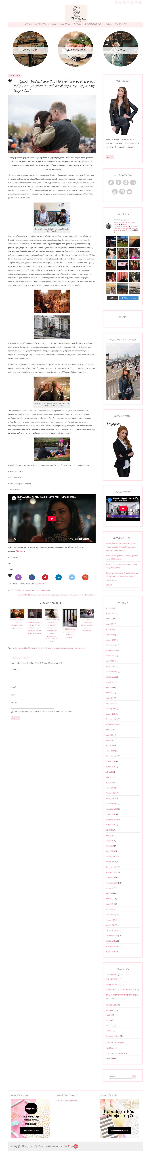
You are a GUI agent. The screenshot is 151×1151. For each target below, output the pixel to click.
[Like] (18, 577)
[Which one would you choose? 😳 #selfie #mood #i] (122, 277)
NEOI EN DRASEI (113, 1043)
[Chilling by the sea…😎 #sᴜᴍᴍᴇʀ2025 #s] (122, 288)
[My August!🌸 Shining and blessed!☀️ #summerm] (111, 288)
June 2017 (109, 899)
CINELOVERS (112, 975)
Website (14, 703)
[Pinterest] (45, 577)
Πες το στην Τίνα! (112, 1036)
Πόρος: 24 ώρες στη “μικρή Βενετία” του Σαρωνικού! (30, 590)
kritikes (39, 648)
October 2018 (111, 814)
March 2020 (110, 751)
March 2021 (110, 703)
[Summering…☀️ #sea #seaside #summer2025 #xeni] (134, 288)
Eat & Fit (109, 1025)
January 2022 (111, 666)
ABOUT (108, 24)
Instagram (124, 2)
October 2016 (111, 941)
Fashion (108, 1031)
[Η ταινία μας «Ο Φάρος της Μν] (134, 277)
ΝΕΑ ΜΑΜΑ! (65, 24)
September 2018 (112, 819)
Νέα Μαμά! (110, 1048)
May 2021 (109, 698)
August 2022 (110, 656)
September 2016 (112, 946)
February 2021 (111, 709)
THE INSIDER (14, 76)
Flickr (128, 2)
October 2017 (111, 878)
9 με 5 (108, 1015)
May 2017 (109, 904)
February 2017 (111, 920)
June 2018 (109, 835)
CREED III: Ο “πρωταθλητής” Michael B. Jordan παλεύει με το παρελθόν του (87, 625)
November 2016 (112, 936)
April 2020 (110, 746)
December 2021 (111, 672)
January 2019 (111, 798)
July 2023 (109, 619)
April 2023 (110, 629)
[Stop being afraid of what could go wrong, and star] (134, 241)
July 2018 (109, 830)
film (25, 648)
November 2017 (112, 872)
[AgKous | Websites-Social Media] (75, 1146)
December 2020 (111, 719)
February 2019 (111, 793)
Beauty (108, 1020)
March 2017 (110, 915)
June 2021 (109, 693)
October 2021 (111, 677)
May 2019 (109, 777)
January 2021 (111, 714)
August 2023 (110, 613)
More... (109, 157)
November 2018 (112, 809)
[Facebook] (32, 577)
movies (50, 648)
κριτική (70, 648)
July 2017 (109, 893)
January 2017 (111, 925)
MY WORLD (52, 24)
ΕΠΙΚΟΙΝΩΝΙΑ (120, 24)
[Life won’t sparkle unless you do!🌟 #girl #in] (134, 253)
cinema (20, 648)
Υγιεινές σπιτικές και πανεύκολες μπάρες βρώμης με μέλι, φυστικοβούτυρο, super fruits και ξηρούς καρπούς (121, 547)
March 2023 (110, 635)
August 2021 (110, 682)
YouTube (136, 2)
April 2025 (110, 608)
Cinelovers (20, 551)
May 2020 (109, 740)
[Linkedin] (58, 577)
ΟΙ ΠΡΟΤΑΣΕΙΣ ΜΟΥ (93, 24)
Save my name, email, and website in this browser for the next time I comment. (42, 712)
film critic (31, 648)
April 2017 (110, 909)
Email (140, 2)
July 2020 (109, 730)
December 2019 (111, 756)
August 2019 (110, 767)
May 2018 (109, 841)
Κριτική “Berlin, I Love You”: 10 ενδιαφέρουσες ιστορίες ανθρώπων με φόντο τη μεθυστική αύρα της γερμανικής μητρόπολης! (54, 86)
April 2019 (110, 783)
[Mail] (85, 577)
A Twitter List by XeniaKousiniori (68, 1100)
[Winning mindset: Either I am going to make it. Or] (111, 253)
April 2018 (110, 846)
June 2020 (109, 735)
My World (109, 1010)
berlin (15, 648)
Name (13, 687)
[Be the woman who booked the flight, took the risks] (122, 241)
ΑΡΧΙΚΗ (28, 24)
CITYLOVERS (112, 1005)
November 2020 (112, 724)
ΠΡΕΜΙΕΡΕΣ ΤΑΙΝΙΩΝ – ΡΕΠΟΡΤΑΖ (121, 990)
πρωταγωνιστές (79, 648)
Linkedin (132, 2)
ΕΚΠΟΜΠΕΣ (39, 24)
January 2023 (111, 640)
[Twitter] (72, 577)
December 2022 (111, 645)
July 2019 (109, 772)
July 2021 (109, 687)
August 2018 (110, 825)
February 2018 (111, 856)
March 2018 (110, 851)
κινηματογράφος (60, 648)
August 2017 (110, 888)
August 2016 (110, 951)
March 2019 (110, 788)
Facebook (120, 2)
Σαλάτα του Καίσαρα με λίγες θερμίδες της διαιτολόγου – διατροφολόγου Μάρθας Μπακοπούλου (122, 576)
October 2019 (111, 761)
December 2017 (111, 867)
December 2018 (111, 804)
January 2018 (111, 862)
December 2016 (111, 930)
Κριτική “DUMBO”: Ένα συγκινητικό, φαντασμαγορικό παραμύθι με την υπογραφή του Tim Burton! (56, 595)
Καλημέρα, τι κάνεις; (113, 984)
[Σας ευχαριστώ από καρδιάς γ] (134, 265)
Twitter (116, 2)
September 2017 (112, 883)
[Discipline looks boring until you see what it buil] (122, 253)
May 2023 (109, 624)
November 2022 (112, 650)
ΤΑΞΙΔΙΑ (77, 24)
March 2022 (110, 661)
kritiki (44, 648)
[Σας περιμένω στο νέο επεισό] (122, 265)
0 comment (40, 584)
